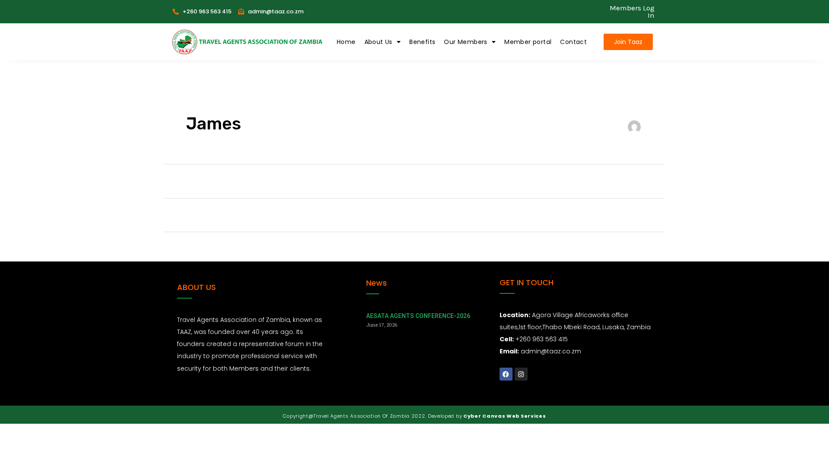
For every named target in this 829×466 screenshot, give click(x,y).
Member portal (527, 42)
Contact (573, 42)
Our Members (465, 42)
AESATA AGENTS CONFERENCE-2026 (418, 315)
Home (346, 42)
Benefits (422, 42)
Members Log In (632, 11)
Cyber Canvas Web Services (504, 415)
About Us (378, 42)
